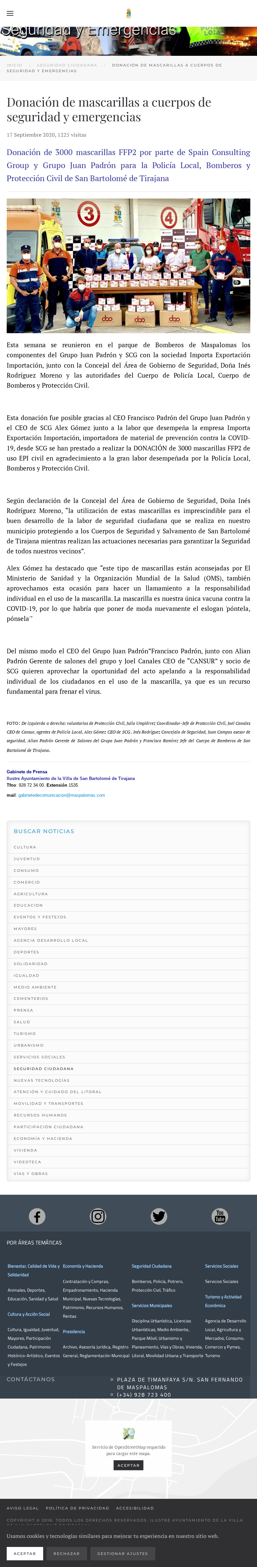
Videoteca (27, 1162)
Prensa (23, 1010)
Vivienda (25, 1150)
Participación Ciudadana (49, 1127)
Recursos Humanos (40, 1115)
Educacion (28, 905)
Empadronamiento (80, 1290)
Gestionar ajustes (122, 1553)
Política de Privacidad (77, 1508)
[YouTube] (219, 1216)
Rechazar (67, 1553)
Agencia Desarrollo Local (51, 940)
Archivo (70, 1346)
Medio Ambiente (35, 987)
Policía (159, 1281)
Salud (22, 1022)
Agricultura (31, 894)
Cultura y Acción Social (29, 1314)
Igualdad (26, 975)
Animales (16, 1290)
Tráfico (169, 1290)
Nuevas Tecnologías (42, 1080)
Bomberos (141, 1281)
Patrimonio (73, 1307)
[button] (10, 13)
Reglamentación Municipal (105, 1355)
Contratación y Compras (85, 1281)
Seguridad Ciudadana (44, 1068)
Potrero (175, 1281)
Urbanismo (29, 1045)
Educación (17, 1298)
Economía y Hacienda (43, 1138)
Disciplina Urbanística (152, 1320)
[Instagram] (98, 1216)
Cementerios (31, 998)
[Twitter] (159, 1216)
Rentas (69, 1316)
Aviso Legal (23, 1508)
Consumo (26, 870)
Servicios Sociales (40, 1057)
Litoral (138, 1355)
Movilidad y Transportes (49, 1103)
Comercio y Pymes (222, 1346)
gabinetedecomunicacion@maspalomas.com (61, 795)
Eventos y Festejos (40, 917)
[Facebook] (37, 1216)
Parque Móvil (144, 1338)
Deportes (26, 952)
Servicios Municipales (152, 1305)
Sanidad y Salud (43, 1298)
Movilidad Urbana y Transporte (174, 1355)
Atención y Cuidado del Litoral (58, 1091)
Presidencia (74, 1331)
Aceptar (128, 1465)
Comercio (27, 882)
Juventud (27, 859)
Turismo (25, 1033)
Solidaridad (31, 963)
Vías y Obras (31, 1173)
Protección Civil (146, 1290)
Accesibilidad (135, 1508)
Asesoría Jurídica (94, 1346)
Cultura (25, 847)
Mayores (25, 928)
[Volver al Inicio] (128, 13)
